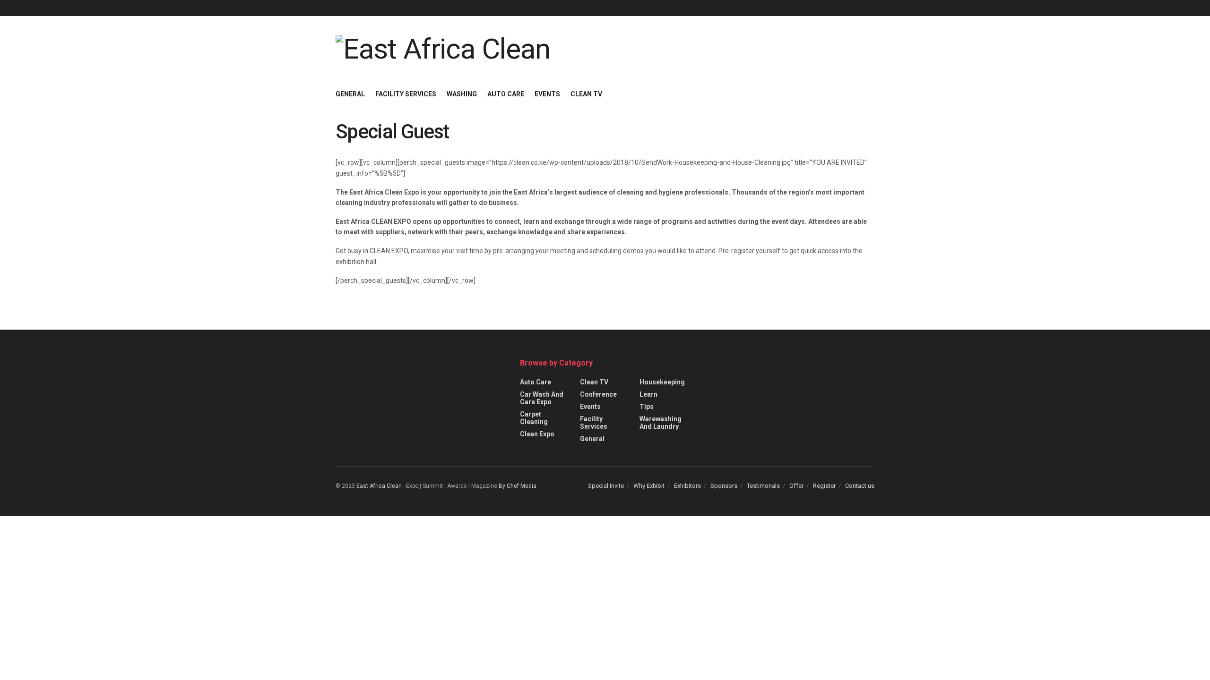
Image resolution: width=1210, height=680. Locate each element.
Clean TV (586, 94)
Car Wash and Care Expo (541, 398)
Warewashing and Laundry (661, 422)
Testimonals (763, 485)
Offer (796, 485)
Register (824, 485)
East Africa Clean (379, 486)
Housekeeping (662, 382)
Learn (648, 394)
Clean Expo (537, 434)
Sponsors (723, 485)
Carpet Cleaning (534, 417)
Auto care (505, 94)
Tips (647, 406)
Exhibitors (687, 485)
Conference (598, 394)
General (350, 94)
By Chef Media (517, 486)
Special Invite (606, 485)
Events (547, 94)
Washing (462, 94)
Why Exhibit (649, 485)
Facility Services (405, 94)
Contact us (859, 485)
